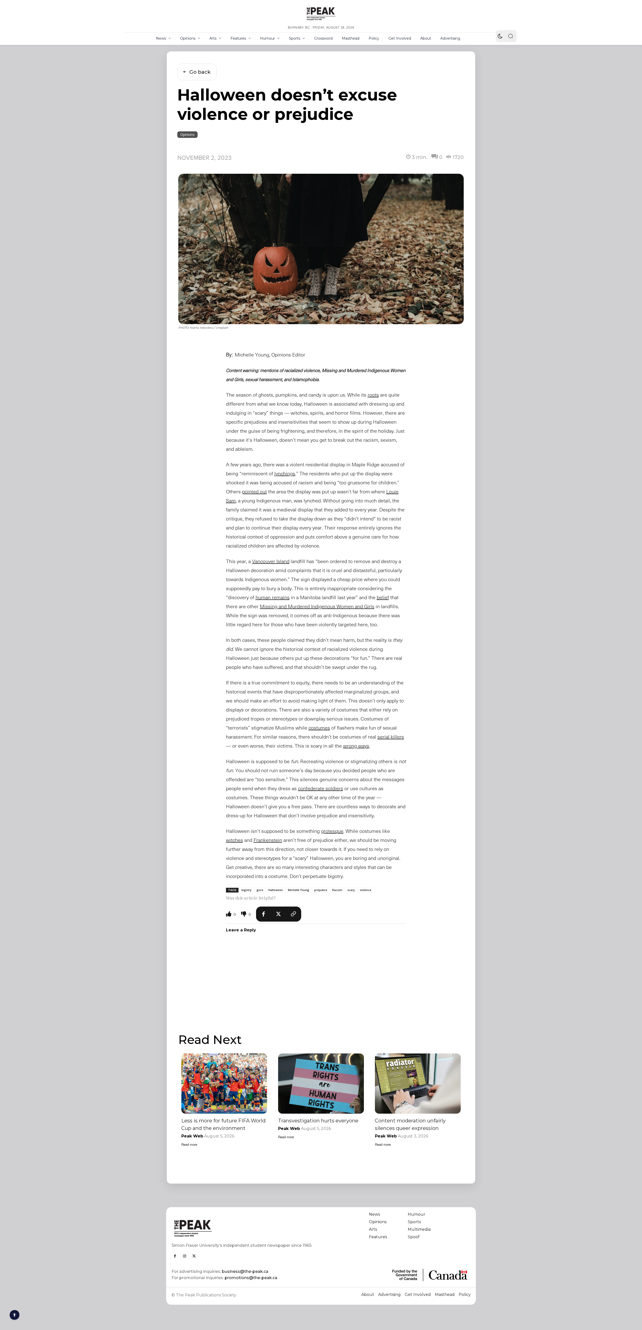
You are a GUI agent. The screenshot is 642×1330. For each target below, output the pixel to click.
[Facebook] (263, 914)
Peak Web (192, 1136)
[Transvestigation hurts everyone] (321, 1083)
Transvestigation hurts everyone (318, 1121)
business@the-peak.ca (245, 1271)
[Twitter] (278, 914)
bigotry (247, 890)
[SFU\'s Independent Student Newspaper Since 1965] (243, 1228)
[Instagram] (184, 1256)
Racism (337, 890)
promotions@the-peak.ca (251, 1277)
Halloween (275, 890)
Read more (189, 1144)
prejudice (320, 890)
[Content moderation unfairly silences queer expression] (418, 1083)
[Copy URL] (293, 914)
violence (365, 890)
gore (260, 890)
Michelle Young (298, 890)
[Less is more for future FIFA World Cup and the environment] (224, 1083)
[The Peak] (321, 14)
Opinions (187, 134)
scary (351, 890)
